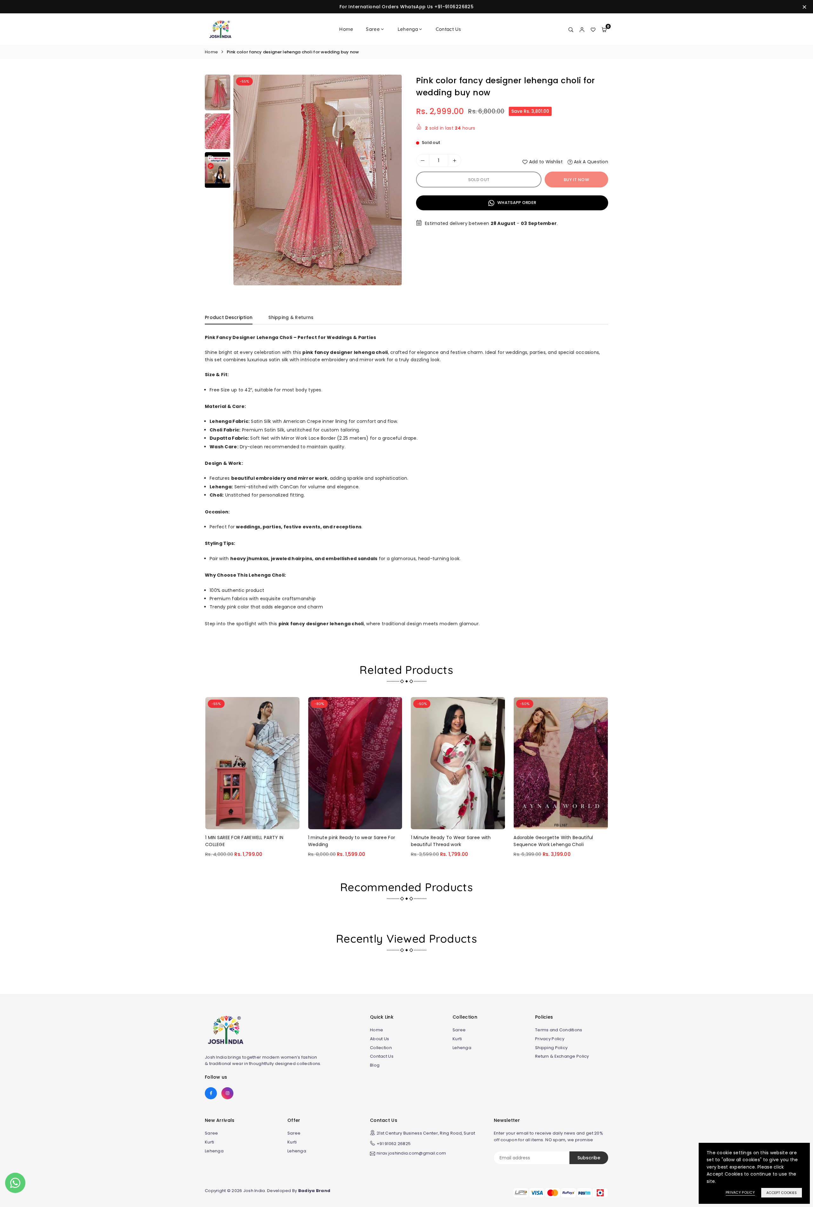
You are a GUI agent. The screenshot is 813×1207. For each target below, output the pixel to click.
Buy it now (576, 180)
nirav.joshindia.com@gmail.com (411, 1153)
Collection (381, 1048)
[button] (391, 182)
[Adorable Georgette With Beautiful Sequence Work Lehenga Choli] (561, 763)
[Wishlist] (593, 29)
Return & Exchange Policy (562, 1056)
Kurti (457, 1039)
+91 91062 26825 (394, 1144)
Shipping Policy (551, 1048)
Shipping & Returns (290, 317)
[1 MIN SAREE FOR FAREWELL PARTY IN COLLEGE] (252, 763)
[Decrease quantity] (422, 160)
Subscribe (588, 1158)
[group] (317, 180)
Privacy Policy (549, 1039)
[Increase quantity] (454, 160)
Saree (373, 29)
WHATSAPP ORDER (516, 203)
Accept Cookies (781, 1192)
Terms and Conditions (558, 1030)
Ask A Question (590, 162)
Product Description (228, 317)
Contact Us (448, 29)
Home (346, 29)
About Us (379, 1039)
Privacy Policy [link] (740, 1192)
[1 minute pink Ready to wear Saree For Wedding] (355, 763)
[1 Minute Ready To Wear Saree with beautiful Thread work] (458, 763)
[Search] (570, 29)
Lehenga (408, 29)
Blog (375, 1065)
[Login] (582, 29)
